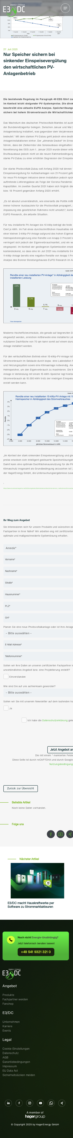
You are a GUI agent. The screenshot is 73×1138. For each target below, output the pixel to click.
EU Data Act (10, 1070)
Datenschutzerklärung (55, 720)
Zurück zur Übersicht (20, 788)
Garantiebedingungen (16, 1062)
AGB (5, 1057)
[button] (65, 8)
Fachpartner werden (15, 999)
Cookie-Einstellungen (16, 1048)
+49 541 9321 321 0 (36, 952)
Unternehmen (11, 1022)
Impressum (10, 1066)
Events (7, 1030)
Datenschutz (11, 1053)
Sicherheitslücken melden (19, 1075)
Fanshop (8, 1004)
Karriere (7, 1026)
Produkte (8, 995)
